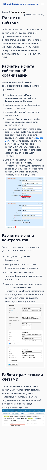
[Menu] (42, 3)
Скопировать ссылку (35, 14)
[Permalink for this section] (29, 75)
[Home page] (21, 4)
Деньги (5, 12)
